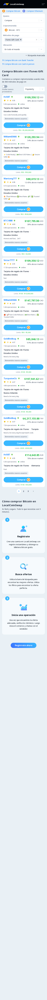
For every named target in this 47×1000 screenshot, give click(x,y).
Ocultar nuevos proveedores (7, 90)
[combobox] (25, 89)
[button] (20, 39)
